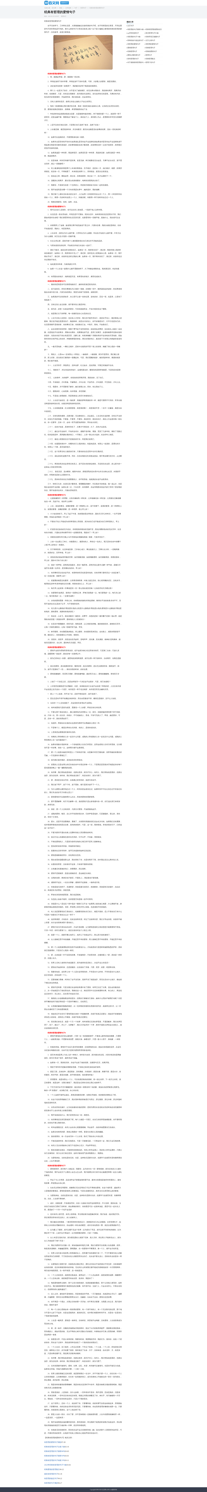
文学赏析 (68, 8)
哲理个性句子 (150, 62)
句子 (75, 8)
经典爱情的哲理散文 (52, 1469)
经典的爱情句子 (151, 51)
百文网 (54, 8)
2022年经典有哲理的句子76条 (55, 1465)
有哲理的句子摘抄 (51, 1483)
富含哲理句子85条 (152, 33)
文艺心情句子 (150, 40)
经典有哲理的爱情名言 (154, 29)
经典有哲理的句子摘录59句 (54, 1456)
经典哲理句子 (150, 48)
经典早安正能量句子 (153, 37)
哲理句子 (64, 3)
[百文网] (52, 2)
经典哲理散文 (150, 59)
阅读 (60, 8)
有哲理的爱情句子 (133, 44)
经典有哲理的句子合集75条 (54, 1447)
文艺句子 (130, 26)
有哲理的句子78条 (133, 37)
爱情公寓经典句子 (133, 55)
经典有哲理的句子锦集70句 (54, 1460)
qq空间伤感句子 (133, 33)
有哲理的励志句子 (51, 1478)
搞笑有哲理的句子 (51, 1474)
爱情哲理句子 (132, 48)
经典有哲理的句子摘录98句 (54, 1451)
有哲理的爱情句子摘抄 (52, 1442)
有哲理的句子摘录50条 (135, 29)
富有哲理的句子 (133, 59)
